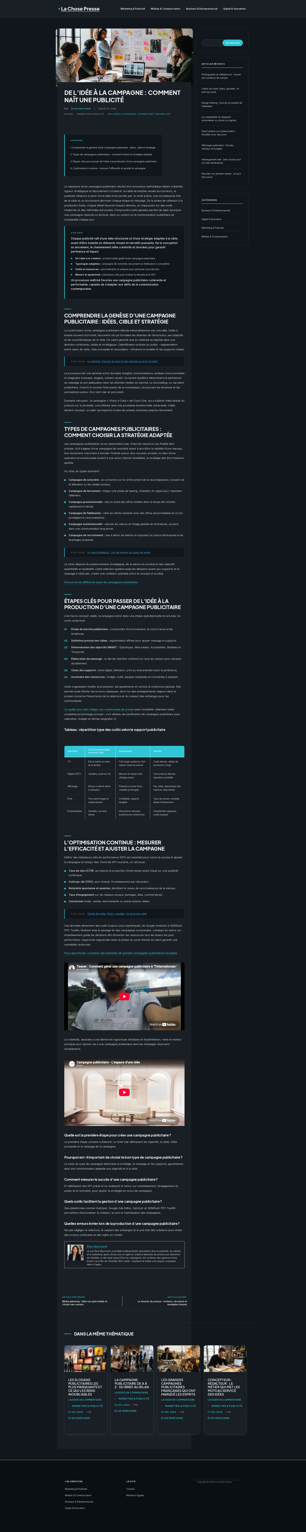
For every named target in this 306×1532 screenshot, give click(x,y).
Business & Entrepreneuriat (202, 8)
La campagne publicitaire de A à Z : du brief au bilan (132, 1383)
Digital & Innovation (234, 8)
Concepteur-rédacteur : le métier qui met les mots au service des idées (224, 1387)
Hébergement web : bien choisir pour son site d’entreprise (221, 161)
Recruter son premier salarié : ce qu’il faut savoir (221, 175)
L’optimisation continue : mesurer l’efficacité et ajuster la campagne (109, 168)
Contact (130, 1489)
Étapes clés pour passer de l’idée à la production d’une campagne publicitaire (115, 161)
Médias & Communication (165, 8)
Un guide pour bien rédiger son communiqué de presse (99, 709)
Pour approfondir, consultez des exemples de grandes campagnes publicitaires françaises (120, 953)
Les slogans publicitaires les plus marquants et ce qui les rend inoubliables (85, 1387)
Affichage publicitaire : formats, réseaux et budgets (218, 147)
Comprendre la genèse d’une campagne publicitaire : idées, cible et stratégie (114, 147)
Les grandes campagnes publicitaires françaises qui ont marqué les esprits (178, 1387)
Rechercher (208, 37)
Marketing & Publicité (133, 8)
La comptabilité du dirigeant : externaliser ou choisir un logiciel (219, 119)
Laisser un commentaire (85, 1399)
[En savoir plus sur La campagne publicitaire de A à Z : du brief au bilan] (132, 1359)
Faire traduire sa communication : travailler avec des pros (219, 133)
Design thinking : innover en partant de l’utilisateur (222, 104)
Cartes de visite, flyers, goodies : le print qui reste (220, 90)
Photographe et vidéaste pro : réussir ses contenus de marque (221, 76)
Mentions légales (135, 1495)
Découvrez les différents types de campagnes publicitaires (101, 582)
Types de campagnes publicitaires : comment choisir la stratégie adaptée (112, 154)
